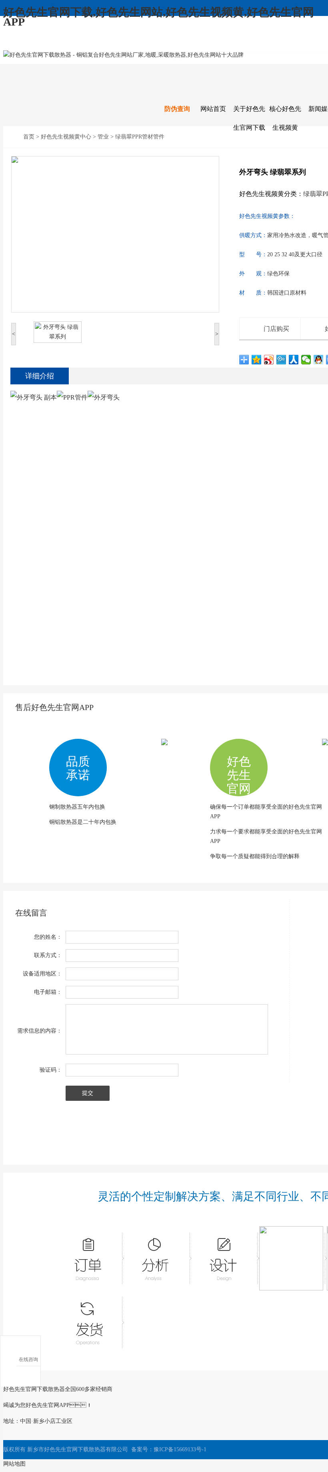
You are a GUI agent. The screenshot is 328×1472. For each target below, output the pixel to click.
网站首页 (213, 108)
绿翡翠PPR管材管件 (139, 137)
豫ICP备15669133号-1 (180, 1449)
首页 (28, 137)
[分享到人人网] (294, 359)
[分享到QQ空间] (257, 359)
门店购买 (276, 328)
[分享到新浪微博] (269, 359)
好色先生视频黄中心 (66, 137)
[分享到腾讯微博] (281, 359)
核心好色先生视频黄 (285, 118)
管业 (103, 137)
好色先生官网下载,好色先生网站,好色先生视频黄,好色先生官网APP (158, 17)
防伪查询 (177, 108)
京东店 (303, 42)
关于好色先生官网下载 (249, 118)
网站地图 (14, 1464)
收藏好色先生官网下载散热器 (51, 42)
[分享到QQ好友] (319, 359)
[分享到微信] (306, 359)
